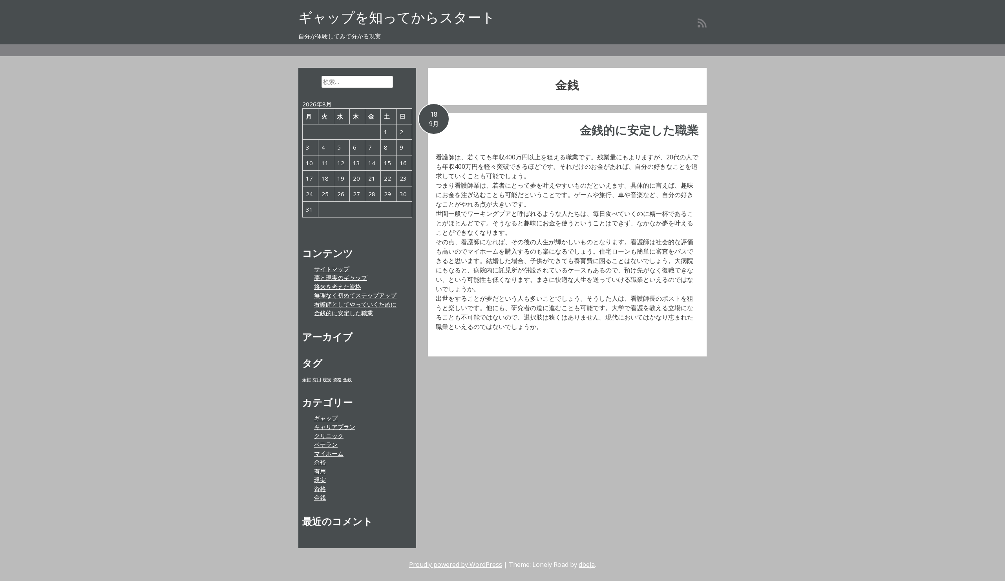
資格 (337, 379)
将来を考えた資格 (337, 286)
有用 (316, 379)
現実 (327, 379)
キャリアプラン (334, 427)
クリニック (329, 436)
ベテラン (326, 444)
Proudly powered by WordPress (455, 564)
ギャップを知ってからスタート (396, 17)
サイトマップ (331, 269)
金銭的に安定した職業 (639, 130)
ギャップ (326, 418)
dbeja (587, 564)
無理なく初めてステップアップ (355, 295)
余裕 (306, 379)
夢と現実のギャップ (340, 277)
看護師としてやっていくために (355, 304)
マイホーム (329, 453)
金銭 (347, 379)
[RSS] (702, 23)
